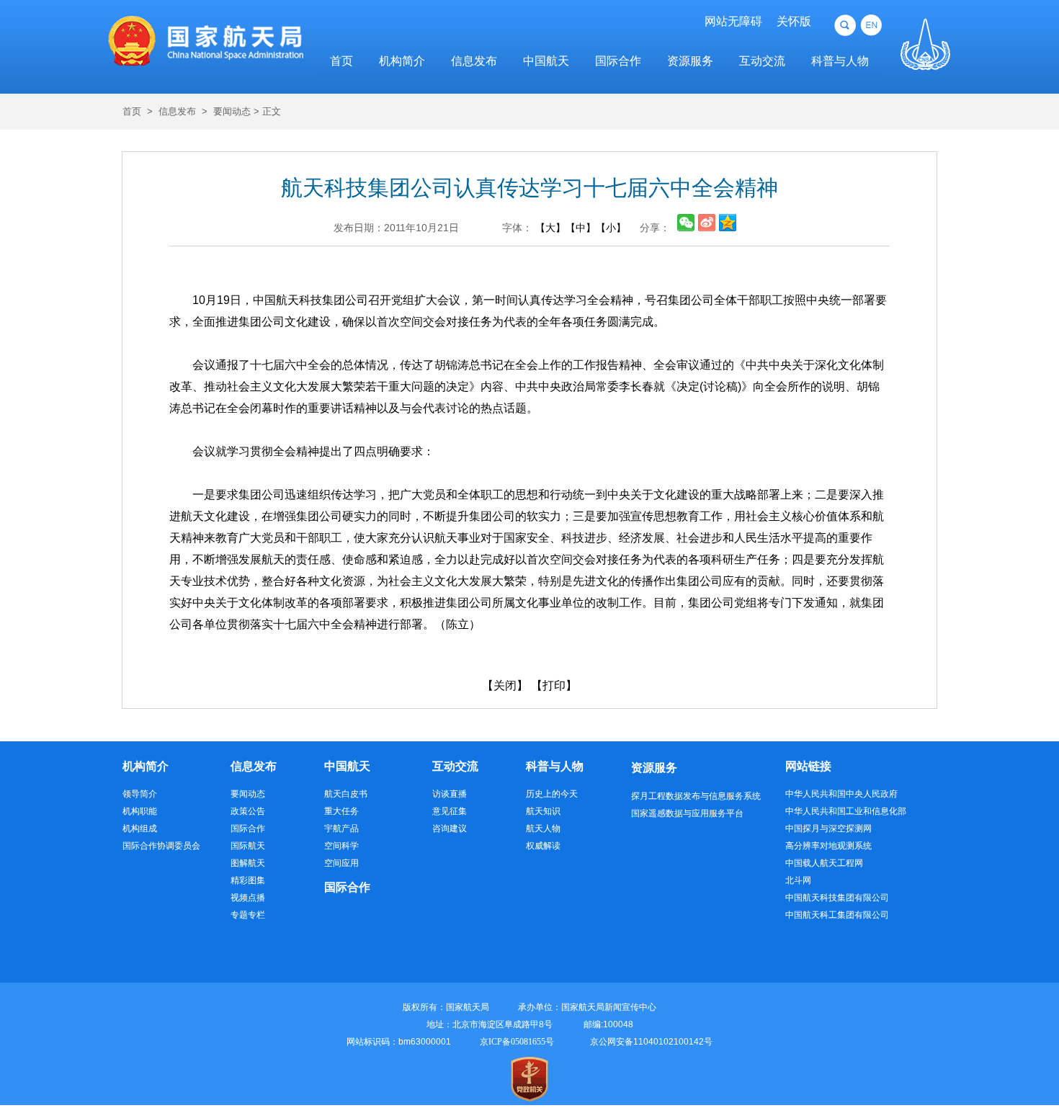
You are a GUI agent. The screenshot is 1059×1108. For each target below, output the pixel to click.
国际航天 (248, 846)
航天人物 (543, 828)
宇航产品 (341, 828)
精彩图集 (248, 880)
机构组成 (139, 828)
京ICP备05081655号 (517, 1042)
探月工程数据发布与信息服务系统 (696, 796)
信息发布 (474, 61)
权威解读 (543, 846)
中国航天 (546, 61)
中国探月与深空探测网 (828, 828)
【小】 (611, 228)
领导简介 (139, 794)
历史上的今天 (552, 794)
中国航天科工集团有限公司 (837, 915)
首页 (341, 61)
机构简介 (402, 61)
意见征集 (449, 811)
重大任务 (341, 811)
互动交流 (762, 61)
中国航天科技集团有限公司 (837, 898)
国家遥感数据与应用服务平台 (687, 813)
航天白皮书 (345, 794)
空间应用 (341, 863)
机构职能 (139, 811)
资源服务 (690, 61)
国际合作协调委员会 (161, 846)
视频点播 (248, 898)
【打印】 (554, 685)
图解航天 (248, 863)
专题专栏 (248, 915)
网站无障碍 (733, 21)
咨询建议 (449, 828)
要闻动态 (232, 111)
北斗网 (798, 880)
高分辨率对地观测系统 (828, 846)
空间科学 (341, 846)
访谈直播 (449, 794)
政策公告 (248, 811)
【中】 (581, 228)
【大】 (550, 228)
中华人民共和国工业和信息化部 (845, 811)
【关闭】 (505, 685)
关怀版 (794, 21)
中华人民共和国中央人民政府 (841, 794)
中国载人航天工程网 (824, 863)
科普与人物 (840, 61)
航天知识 (543, 811)
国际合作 (618, 61)
